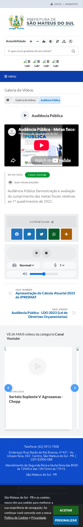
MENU (12, 76)
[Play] (36, 253)
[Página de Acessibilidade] (70, 41)
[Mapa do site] (64, 41)
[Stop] (46, 253)
